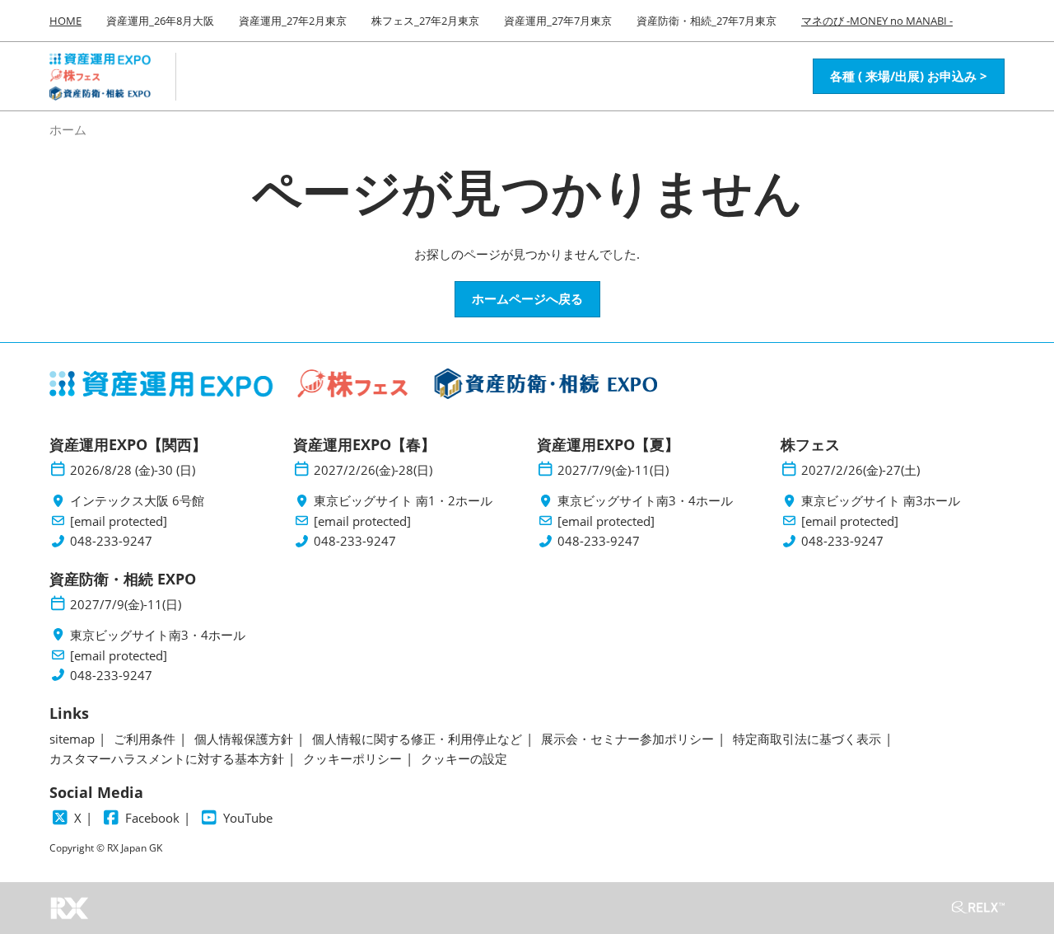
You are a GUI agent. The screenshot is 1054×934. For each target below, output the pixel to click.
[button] (909, 77)
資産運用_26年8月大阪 (160, 20)
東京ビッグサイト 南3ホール (880, 501)
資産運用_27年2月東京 (293, 20)
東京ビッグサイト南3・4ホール (645, 501)
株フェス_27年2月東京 (425, 20)
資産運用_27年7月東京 (558, 20)
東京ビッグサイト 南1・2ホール (403, 501)
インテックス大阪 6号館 (137, 501)
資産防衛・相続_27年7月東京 (707, 20)
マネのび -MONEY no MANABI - (877, 20)
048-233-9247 (111, 541)
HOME (65, 20)
